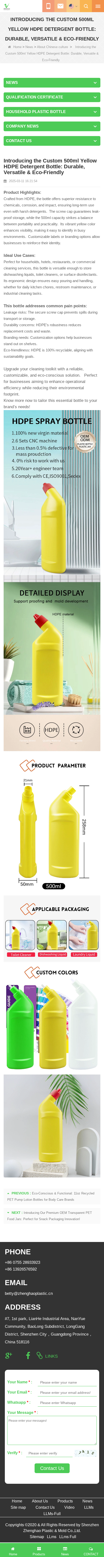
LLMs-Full (52, 1514)
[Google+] (9, 1356)
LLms (51, 1537)
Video (69, 1507)
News (29, 47)
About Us (40, 1501)
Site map (18, 1507)
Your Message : (22, 1413)
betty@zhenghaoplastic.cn (29, 1293)
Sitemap (37, 1537)
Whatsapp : (18, 1402)
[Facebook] (28, 1356)
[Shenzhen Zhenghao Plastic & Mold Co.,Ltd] (7, 6)
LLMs (89, 1507)
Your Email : (19, 1392)
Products (65, 1501)
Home (17, 47)
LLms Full (67, 1537)
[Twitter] (18, 1356)
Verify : (14, 1453)
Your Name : (19, 1382)
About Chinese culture (52, 47)
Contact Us (52, 1468)
